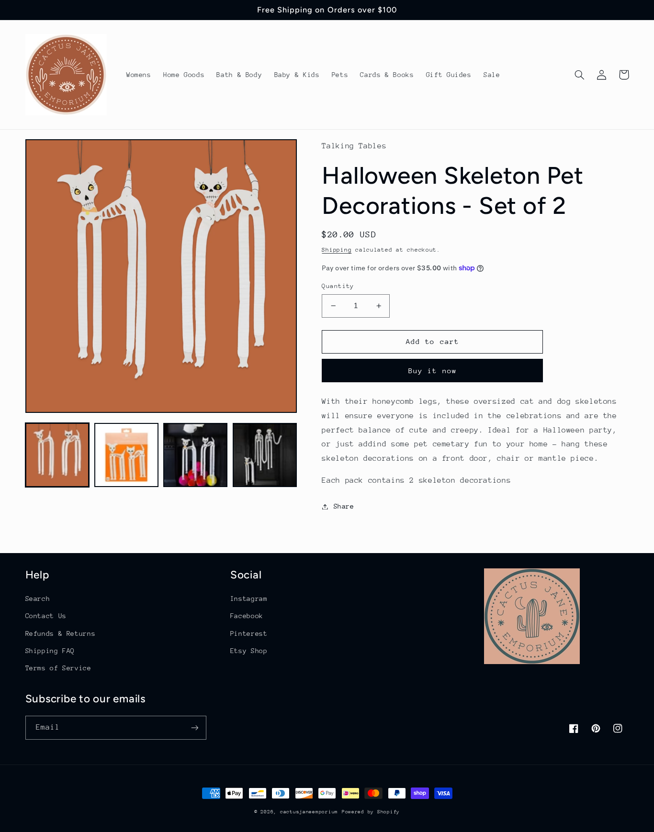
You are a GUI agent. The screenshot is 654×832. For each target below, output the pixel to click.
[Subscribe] (194, 727)
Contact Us (46, 616)
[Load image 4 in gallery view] (265, 455)
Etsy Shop (249, 651)
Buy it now (432, 370)
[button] (580, 75)
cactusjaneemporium (309, 812)
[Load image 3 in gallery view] (195, 455)
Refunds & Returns (60, 633)
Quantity (338, 285)
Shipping (336, 249)
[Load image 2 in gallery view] (126, 455)
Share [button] (344, 506)
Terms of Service (58, 668)
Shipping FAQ (50, 651)
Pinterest (249, 633)
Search (37, 598)
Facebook (246, 616)
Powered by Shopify (371, 812)
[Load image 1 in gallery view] (57, 455)
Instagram (249, 598)
